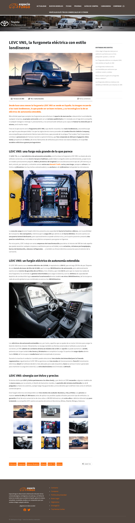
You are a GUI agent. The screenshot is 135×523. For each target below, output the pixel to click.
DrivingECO (55, 506)
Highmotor (55, 502)
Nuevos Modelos (56, 6)
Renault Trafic (55, 164)
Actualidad (41, 6)
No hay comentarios (85, 98)
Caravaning (106, 6)
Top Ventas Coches (58, 509)
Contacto (54, 488)
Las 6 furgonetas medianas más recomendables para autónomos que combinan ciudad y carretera (106, 69)
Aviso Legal (55, 498)
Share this (87, 464)
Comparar (54, 491)
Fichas (68, 6)
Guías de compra (91, 6)
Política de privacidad (58, 495)
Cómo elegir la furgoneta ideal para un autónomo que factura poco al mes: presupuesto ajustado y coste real (107, 54)
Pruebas (77, 6)
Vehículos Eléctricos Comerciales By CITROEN (68, 12)
